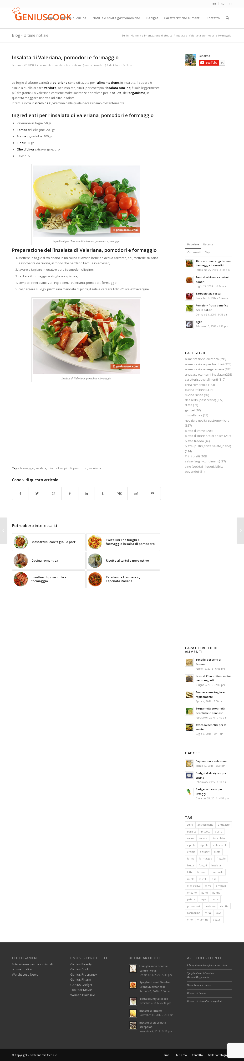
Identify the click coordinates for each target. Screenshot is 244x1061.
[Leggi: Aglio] (189, 324)
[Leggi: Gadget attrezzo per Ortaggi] (189, 792)
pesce (215, 899)
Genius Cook (79, 969)
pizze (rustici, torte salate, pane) (208, 446)
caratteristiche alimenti (201, 379)
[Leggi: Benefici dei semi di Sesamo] (189, 662)
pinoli (68, 468)
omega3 (221, 885)
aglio (190, 824)
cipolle (204, 845)
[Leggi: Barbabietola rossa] (189, 296)
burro (218, 831)
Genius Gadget (81, 985)
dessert (204, 852)
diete (188, 405)
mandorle (217, 872)
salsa (208, 913)
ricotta (224, 906)
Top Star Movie (81, 990)
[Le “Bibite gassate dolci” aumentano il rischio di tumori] (240, 531)
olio (214, 879)
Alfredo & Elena (122, 65)
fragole (221, 858)
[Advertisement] (86, 74)
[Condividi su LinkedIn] (86, 493)
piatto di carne (195, 431)
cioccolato (218, 838)
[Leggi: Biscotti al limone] (133, 1013)
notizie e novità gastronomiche (207, 420)
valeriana (95, 468)
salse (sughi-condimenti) (202, 461)
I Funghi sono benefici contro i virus (207, 965)
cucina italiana (195, 390)
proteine (210, 906)
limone (201, 872)
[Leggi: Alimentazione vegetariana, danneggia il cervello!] (189, 263)
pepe (203, 899)
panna (216, 892)
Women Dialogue (82, 995)
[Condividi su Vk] (119, 493)
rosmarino (193, 913)
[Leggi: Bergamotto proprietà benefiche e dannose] (189, 711)
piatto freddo (194, 441)
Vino (190, 919)
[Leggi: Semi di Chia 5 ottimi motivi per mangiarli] (189, 678)
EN (214, 3)
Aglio (199, 322)
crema (191, 852)
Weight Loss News (25, 974)
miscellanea (193, 415)
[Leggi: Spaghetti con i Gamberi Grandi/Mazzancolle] (133, 985)
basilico (192, 831)
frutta (190, 865)
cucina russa (194, 395)
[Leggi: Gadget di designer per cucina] (189, 775)
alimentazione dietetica (55, 65)
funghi (203, 865)
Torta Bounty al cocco (153, 998)
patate (191, 899)
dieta (217, 852)
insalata (216, 865)
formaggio (27, 468)
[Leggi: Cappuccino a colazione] (189, 764)
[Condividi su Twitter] (37, 493)
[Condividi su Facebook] (20, 493)
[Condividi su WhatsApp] (53, 493)
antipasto (224, 824)
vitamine (202, 919)
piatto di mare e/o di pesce (204, 436)
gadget (190, 410)
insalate (41, 468)
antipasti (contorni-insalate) (89, 65)
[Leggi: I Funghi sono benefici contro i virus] (133, 968)
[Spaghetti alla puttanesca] (3, 531)
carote (203, 838)
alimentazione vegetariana (204, 369)
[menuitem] (214, 3)
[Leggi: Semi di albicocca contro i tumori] (189, 280)
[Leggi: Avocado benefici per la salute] (189, 727)
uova (218, 913)
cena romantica (196, 385)
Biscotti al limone (150, 1010)
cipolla (191, 845)
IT (230, 3)
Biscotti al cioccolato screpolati (204, 1001)
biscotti (205, 831)
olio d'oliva (55, 468)
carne (190, 838)
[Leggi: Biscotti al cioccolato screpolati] (133, 1025)
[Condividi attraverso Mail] (152, 493)
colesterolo (220, 845)
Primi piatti (192, 456)
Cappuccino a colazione (211, 761)
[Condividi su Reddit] (136, 493)
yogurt (217, 919)
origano (192, 892)
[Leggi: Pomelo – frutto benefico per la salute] (189, 308)
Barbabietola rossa (208, 293)
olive (208, 885)
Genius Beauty (81, 964)
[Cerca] (227, 17)
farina (190, 858)
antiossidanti (206, 824)
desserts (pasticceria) (200, 400)
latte (190, 872)
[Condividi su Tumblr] (103, 493)
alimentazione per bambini (204, 364)
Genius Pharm (80, 979)
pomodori (80, 468)
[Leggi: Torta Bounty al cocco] (133, 1001)
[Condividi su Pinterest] (70, 493)
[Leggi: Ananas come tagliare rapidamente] (189, 695)
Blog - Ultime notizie (30, 35)
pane (204, 892)
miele (190, 879)
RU (222, 3)
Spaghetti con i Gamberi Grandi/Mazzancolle (200, 975)
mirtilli (203, 879)
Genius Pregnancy (83, 974)
